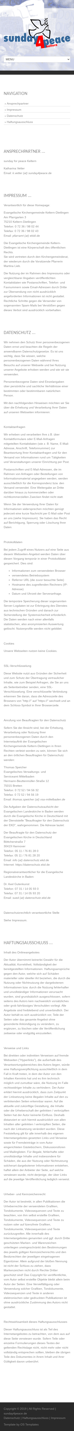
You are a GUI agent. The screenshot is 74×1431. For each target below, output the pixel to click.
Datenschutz (15, 115)
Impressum (14, 109)
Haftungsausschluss (20, 122)
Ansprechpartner (18, 103)
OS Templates (29, 1424)
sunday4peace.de (15, 1413)
